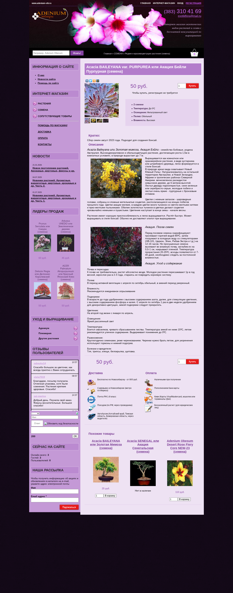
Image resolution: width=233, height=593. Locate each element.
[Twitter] (90, 81)
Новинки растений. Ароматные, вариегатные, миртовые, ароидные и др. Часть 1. (53, 198)
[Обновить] (77, 413)
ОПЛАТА (43, 138)
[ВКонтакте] (87, 81)
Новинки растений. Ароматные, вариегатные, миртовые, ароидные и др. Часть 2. (53, 183)
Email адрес (39, 496)
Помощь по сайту (48, 83)
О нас (41, 75)
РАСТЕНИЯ (44, 103)
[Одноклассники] (94, 81)
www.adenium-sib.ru (41, 3)
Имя (33, 487)
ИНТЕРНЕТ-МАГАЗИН (164, 3)
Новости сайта (47, 79)
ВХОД (180, 3)
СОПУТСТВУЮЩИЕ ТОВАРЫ (55, 116)
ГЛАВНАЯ (145, 3)
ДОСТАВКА (44, 131)
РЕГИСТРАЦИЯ (193, 3)
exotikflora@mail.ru (189, 16)
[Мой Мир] (98, 81)
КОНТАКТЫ (45, 144)
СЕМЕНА (43, 110)
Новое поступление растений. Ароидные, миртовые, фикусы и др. (53, 169)
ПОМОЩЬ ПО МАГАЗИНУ (53, 125)
